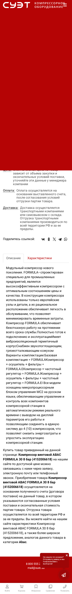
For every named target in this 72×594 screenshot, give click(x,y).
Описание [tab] (13, 258)
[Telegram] (60, 239)
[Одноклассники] (48, 239)
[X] (54, 239)
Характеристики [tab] (39, 258)
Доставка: (10, 208)
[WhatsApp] (65, 239)
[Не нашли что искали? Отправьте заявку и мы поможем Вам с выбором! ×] (64, 575)
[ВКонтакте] (43, 239)
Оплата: (9, 190)
